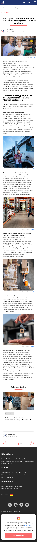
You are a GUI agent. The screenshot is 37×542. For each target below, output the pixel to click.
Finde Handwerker (7, 477)
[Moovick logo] (3, 2)
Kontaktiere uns (6, 488)
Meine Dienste (6, 461)
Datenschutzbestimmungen (10, 511)
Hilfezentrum (19, 486)
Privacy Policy (28, 525)
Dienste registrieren (22, 459)
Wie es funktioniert (7, 459)
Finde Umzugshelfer (19, 475)
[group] (18, 415)
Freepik (33, 57)
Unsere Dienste (6, 463)
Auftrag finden (29, 461)
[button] (5, 444)
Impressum (9, 486)
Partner (15, 488)
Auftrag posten (21, 472)
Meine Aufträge (17, 461)
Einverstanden (18, 535)
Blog (2, 486)
